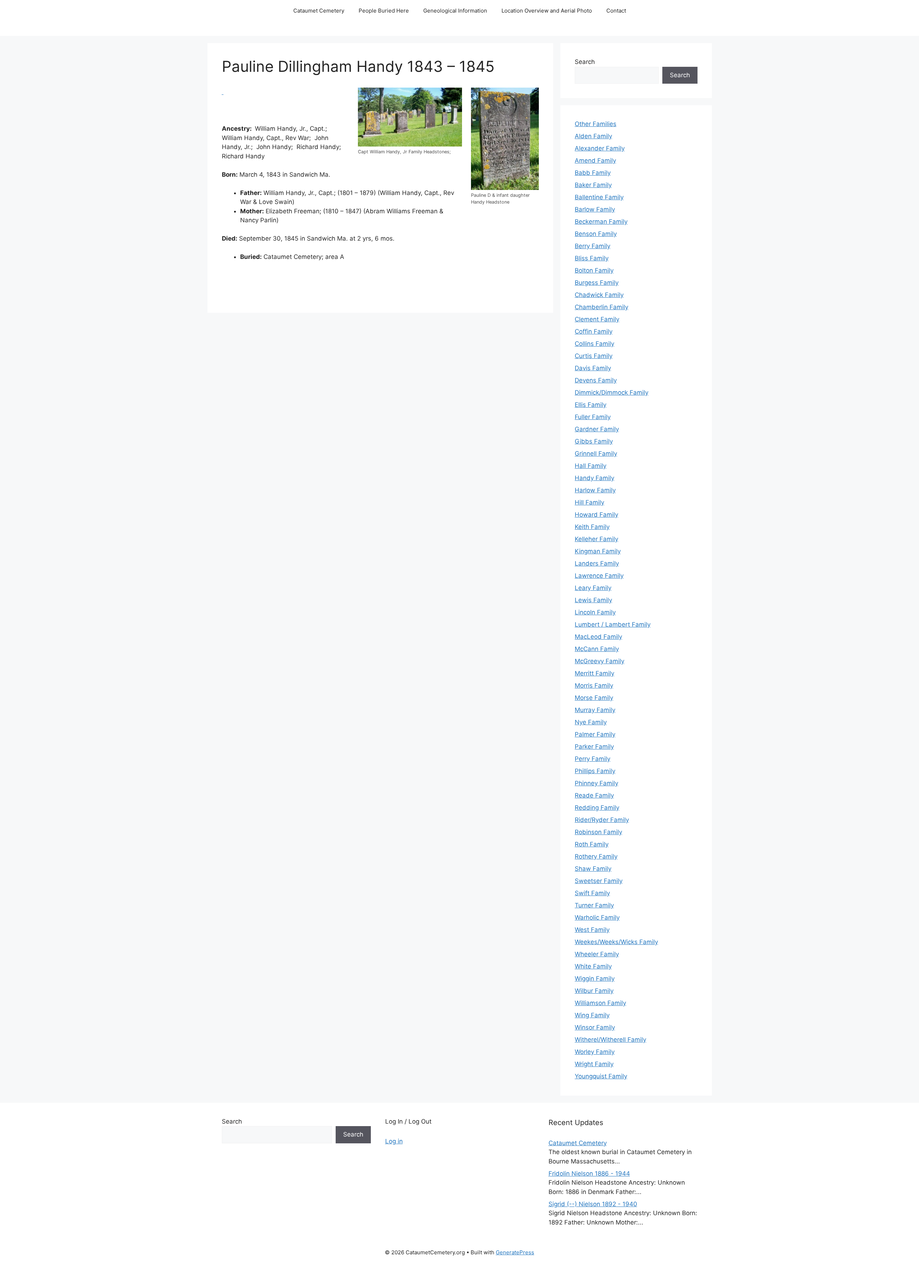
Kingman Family (598, 551)
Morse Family (594, 697)
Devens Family (596, 380)
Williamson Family (600, 1003)
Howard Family (596, 514)
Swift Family (592, 893)
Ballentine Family (599, 197)
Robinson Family (598, 832)
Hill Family (589, 502)
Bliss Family (591, 258)
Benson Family (596, 233)
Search (585, 61)
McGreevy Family (599, 661)
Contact (616, 10)
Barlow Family (595, 209)
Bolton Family (594, 270)
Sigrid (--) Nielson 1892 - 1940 (593, 1204)
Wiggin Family (595, 978)
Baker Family (593, 185)
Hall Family (590, 465)
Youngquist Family (601, 1076)
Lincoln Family (595, 612)
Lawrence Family (599, 575)
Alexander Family (600, 148)
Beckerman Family (601, 221)
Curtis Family (593, 355)
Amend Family (595, 160)
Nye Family (591, 722)
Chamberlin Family (601, 307)
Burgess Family (597, 282)
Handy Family (594, 478)
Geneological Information (455, 10)
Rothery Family (596, 856)
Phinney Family (596, 783)
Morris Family (594, 685)
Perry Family (592, 758)
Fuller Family (593, 416)
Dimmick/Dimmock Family (611, 392)
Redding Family (597, 807)
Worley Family (595, 1051)
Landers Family (597, 563)
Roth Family (591, 844)
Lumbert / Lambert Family (612, 624)
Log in (394, 1141)
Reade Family (594, 795)
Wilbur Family (594, 990)
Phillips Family (595, 771)
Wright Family (594, 1064)
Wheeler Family (597, 954)
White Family (593, 966)
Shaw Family (593, 868)
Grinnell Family (596, 453)
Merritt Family (594, 673)
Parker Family (594, 746)
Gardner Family (597, 429)
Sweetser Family (598, 880)
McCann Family (597, 648)
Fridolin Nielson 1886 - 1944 (589, 1173)
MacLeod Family (598, 636)
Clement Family (597, 319)
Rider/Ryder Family (602, 819)
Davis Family (593, 368)
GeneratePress (515, 1252)
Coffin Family (593, 331)
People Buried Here (384, 10)
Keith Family (592, 526)
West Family (592, 929)
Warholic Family (597, 917)
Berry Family (592, 246)
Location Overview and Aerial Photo (547, 10)
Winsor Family (595, 1027)
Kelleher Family (596, 539)
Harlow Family (595, 490)
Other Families (595, 123)
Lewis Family (593, 600)
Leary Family (593, 587)
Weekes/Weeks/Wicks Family (616, 941)
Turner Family (594, 905)
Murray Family (595, 710)
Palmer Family (595, 734)
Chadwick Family (599, 294)
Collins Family (594, 343)
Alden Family (593, 136)
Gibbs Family (594, 441)
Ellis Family (590, 404)
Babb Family (593, 172)
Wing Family (592, 1015)
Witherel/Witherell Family (610, 1039)
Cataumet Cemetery (318, 10)
